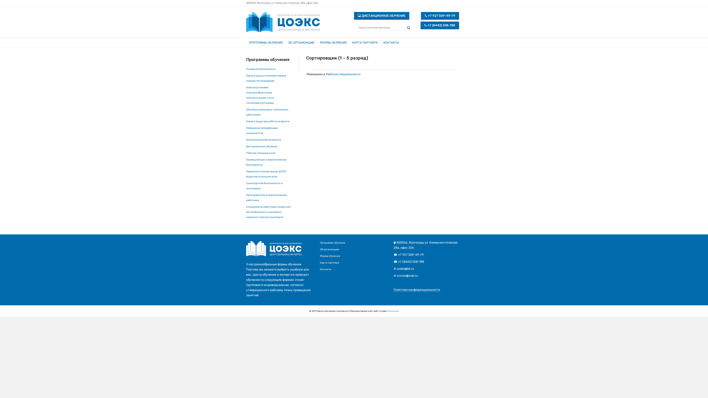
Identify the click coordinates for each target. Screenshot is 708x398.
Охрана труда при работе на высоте (267, 121)
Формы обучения (333, 42)
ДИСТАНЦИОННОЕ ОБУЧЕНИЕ (383, 16)
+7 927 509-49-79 (441, 16)
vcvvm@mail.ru (407, 275)
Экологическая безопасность (263, 139)
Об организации (301, 42)
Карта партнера (365, 42)
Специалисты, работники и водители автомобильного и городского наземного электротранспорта (268, 212)
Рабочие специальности (260, 153)
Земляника (393, 311)
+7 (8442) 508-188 (441, 25)
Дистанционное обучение (261, 146)
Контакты (391, 42)
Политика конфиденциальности (417, 289)
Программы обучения (266, 42)
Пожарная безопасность (261, 69)
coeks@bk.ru (405, 268)
